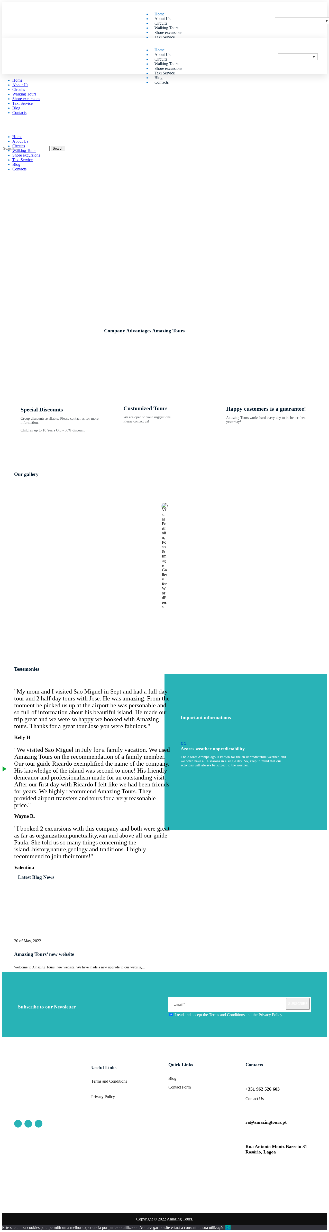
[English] (298, 56)
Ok (228, 1227)
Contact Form (179, 1087)
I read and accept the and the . (228, 1015)
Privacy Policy (270, 1015)
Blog (172, 1078)
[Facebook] (18, 1124)
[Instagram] (28, 1124)
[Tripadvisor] (38, 1124)
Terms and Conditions (227, 1015)
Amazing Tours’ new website (44, 954)
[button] (164, 462)
